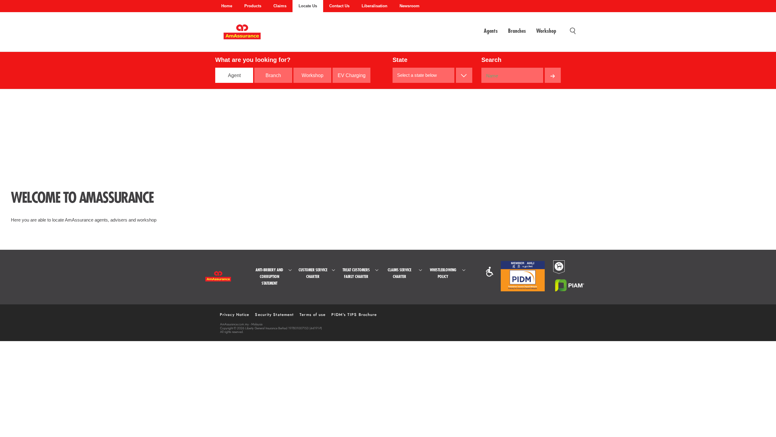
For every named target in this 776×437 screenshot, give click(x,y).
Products (252, 6)
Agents (491, 31)
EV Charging (352, 75)
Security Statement (274, 314)
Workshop (546, 31)
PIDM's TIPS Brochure (354, 314)
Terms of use (312, 314)
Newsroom (410, 6)
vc (489, 272)
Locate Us (308, 6)
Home (226, 6)
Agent (234, 75)
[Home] (242, 34)
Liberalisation (374, 6)
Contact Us (339, 6)
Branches (517, 31)
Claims (279, 6)
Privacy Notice (234, 314)
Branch (273, 75)
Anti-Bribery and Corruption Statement (269, 276)
